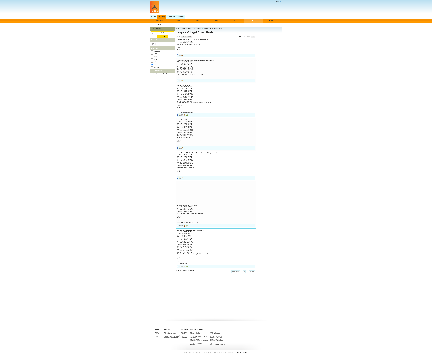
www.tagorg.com (182, 263)
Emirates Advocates (183, 85)
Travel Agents (213, 341)
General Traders (194, 332)
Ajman (216, 21)
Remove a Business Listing (171, 336)
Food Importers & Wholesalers (218, 344)
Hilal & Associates (182, 120)
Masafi (160, 25)
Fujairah (271, 21)
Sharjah (197, 21)
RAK (253, 21)
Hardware (192, 341)
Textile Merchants (194, 339)
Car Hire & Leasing (215, 335)
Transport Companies (216, 339)
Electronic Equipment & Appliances (199, 340)
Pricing (183, 333)
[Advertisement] (215, 7)
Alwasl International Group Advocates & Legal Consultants (195, 60)
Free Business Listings (170, 333)
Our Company (159, 335)
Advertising (184, 332)
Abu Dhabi (159, 21)
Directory (166, 332)
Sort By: (178, 37)
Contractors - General (196, 343)
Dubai (178, 21)
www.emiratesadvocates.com (185, 112)
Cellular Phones (214, 332)
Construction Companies (216, 336)
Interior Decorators (215, 333)
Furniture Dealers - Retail (216, 340)
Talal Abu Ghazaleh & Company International (191, 230)
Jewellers (192, 344)
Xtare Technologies (242, 352)
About (156, 332)
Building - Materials (195, 333)
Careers (157, 333)
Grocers (212, 343)
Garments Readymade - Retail (198, 335)
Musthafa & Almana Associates (187, 205)
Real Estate (193, 337)
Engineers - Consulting (216, 337)
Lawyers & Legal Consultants (194, 32)
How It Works (185, 337)
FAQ (182, 336)
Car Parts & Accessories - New (198, 336)
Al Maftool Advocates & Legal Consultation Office (192, 40)
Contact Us (158, 336)
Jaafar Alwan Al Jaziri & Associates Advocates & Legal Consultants (198, 153)
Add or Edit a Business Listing (172, 335)
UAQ (234, 21)
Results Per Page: (245, 37)
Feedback (184, 335)
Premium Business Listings (171, 337)
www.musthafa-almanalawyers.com (187, 222)
